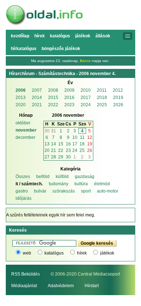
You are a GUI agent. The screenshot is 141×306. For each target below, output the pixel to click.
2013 (21, 97)
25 (82, 150)
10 (74, 137)
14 (53, 143)
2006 (21, 90)
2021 (37, 104)
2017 (86, 97)
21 (53, 150)
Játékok (82, 35)
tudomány (58, 183)
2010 (86, 90)
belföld (43, 176)
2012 (118, 90)
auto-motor (107, 191)
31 (53, 130)
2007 (37, 90)
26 (89, 150)
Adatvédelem (61, 285)
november (26, 130)
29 (60, 157)
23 (68, 150)
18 (82, 143)
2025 (102, 104)
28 (53, 157)
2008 (53, 90)
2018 (102, 97)
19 (89, 143)
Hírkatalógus (24, 48)
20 (47, 150)
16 (68, 143)
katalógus (54, 253)
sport (86, 191)
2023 (69, 104)
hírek (82, 253)
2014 (37, 97)
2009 (69, 90)
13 (47, 143)
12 (89, 137)
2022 (53, 104)
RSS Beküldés (25, 274)
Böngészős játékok (61, 48)
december (25, 137)
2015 (53, 97)
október (23, 122)
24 (74, 150)
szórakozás (63, 191)
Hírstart (92, 285)
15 (60, 143)
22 (60, 150)
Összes (23, 176)
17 (74, 143)
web (27, 253)
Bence (85, 61)
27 (47, 157)
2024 (86, 104)
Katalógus (60, 35)
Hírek (39, 35)
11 (82, 137)
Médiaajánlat (24, 285)
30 (47, 130)
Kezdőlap (20, 35)
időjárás (23, 198)
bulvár (40, 191)
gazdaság (84, 176)
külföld (62, 176)
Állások (102, 35)
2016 (69, 97)
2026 (118, 104)
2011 (102, 90)
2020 (21, 104)
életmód (102, 183)
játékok (107, 253)
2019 (118, 97)
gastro (22, 191)
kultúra (81, 183)
